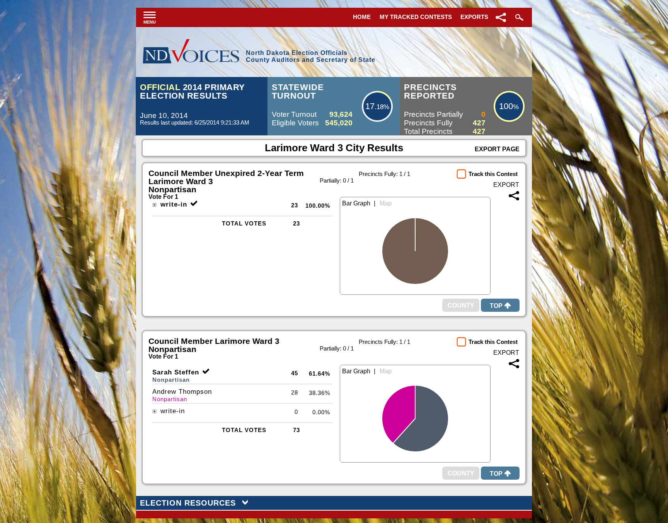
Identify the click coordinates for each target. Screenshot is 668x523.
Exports (474, 17)
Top (496, 306)
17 (370, 106)
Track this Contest (493, 174)
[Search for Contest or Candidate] (518, 17)
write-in (172, 204)
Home (362, 17)
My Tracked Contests (416, 17)
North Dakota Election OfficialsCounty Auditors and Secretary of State (310, 56)
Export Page (497, 149)
